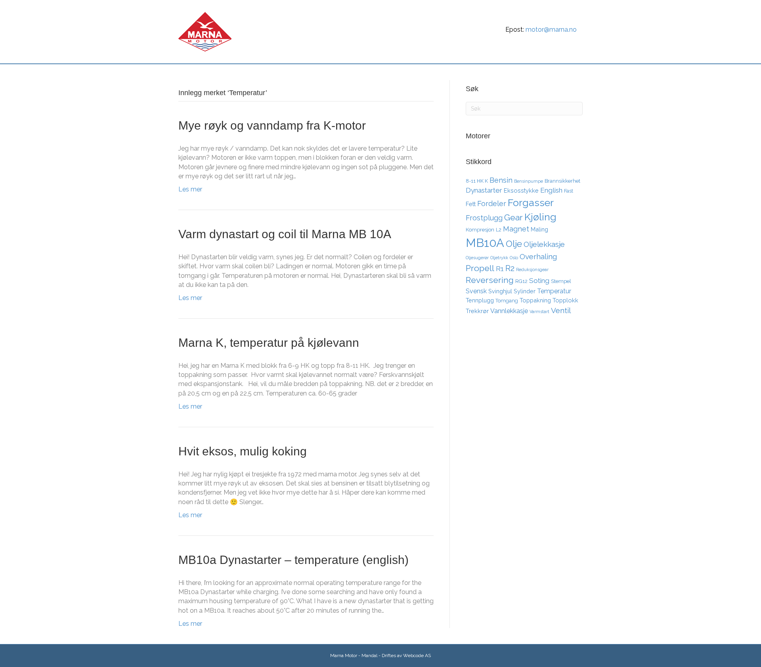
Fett (471, 204)
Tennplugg (480, 300)
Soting (539, 281)
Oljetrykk (499, 257)
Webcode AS (417, 655)
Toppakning (535, 300)
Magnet (516, 229)
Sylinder (524, 291)
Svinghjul (500, 291)
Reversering (490, 280)
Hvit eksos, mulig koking (242, 451)
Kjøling (540, 217)
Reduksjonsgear (532, 269)
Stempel (561, 281)
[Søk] (578, 73)
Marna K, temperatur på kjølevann (268, 342)
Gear (513, 217)
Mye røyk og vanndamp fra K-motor (272, 125)
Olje (514, 243)
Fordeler (491, 203)
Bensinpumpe (528, 181)
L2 (498, 230)
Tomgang (506, 301)
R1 (500, 269)
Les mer (190, 189)
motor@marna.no (551, 29)
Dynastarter (484, 190)
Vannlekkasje (509, 311)
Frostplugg (484, 218)
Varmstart (539, 311)
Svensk (476, 291)
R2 (509, 268)
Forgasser (531, 202)
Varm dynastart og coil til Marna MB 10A (284, 234)
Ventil (561, 310)
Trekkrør (477, 311)
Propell (480, 268)
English (551, 190)
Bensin (500, 180)
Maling (539, 229)
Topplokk (565, 300)
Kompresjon (480, 230)
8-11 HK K (477, 181)
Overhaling (538, 256)
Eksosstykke (521, 190)
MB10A (485, 243)
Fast (568, 191)
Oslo (514, 257)
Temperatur (554, 291)
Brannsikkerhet (562, 181)
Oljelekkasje (544, 244)
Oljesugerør (477, 257)
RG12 (521, 281)
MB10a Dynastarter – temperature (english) (293, 559)
